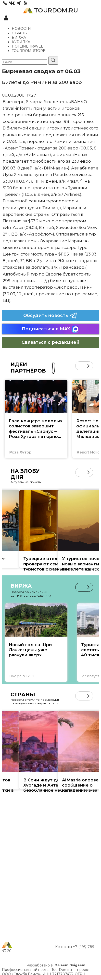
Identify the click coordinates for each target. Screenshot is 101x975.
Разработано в (55, 965)
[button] (80, 366)
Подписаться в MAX (46, 329)
